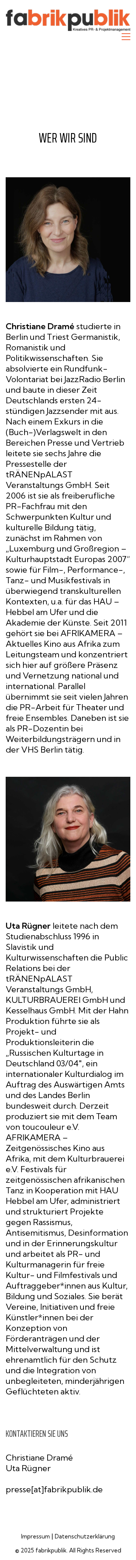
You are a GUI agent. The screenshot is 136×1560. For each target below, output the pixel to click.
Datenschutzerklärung (85, 1536)
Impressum (35, 1536)
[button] (126, 36)
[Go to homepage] (68, 20)
